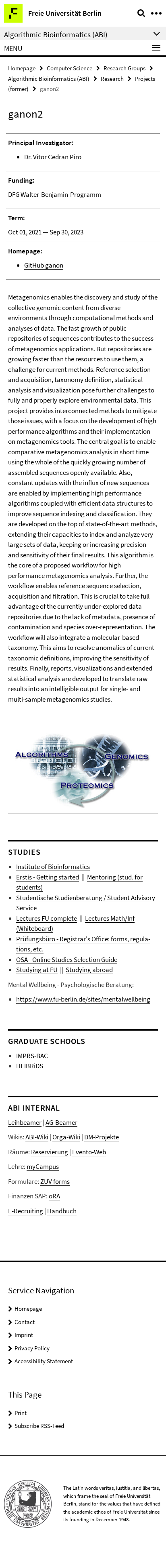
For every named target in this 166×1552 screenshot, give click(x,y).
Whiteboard (34, 928)
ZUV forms (55, 1181)
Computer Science (69, 68)
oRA (54, 1195)
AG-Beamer (61, 1122)
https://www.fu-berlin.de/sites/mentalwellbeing (83, 999)
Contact (25, 1322)
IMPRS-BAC (32, 1055)
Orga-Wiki (66, 1136)
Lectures (97, 918)
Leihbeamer (25, 1122)
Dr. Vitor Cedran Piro (52, 156)
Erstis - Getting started (47, 877)
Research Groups (124, 68)
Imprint (24, 1335)
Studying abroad (89, 969)
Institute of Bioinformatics (53, 866)
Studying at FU (37, 969)
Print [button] (21, 1413)
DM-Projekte (101, 1136)
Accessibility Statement (44, 1361)
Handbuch (62, 1210)
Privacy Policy (32, 1348)
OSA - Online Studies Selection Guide (66, 959)
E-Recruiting (25, 1210)
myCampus (43, 1166)
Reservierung (49, 1151)
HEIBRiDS (29, 1065)
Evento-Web (89, 1151)
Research (112, 78)
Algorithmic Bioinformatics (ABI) (48, 78)
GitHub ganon (43, 265)
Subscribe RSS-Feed (39, 1426)
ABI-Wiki (36, 1136)
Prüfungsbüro (35, 938)
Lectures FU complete (46, 918)
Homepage (21, 68)
